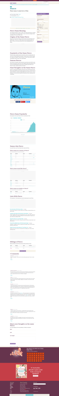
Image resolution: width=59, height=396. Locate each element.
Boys (40, 24)
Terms (11, 393)
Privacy (11, 392)
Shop (11, 388)
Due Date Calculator (23, 387)
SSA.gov (24, 134)
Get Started (12, 4)
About (11, 390)
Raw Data (15, 117)
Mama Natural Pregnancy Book (24, 390)
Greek (20, 14)
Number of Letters (39, 34)
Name (11, 329)
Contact (11, 391)
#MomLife (11, 387)
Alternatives (24, 28)
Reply (11, 259)
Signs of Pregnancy (22, 386)
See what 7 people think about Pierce (17, 17)
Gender (38, 23)
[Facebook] (35, 388)
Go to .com (46, 1)
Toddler (11, 386)
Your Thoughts (12, 335)
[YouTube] (34, 388)
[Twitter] (36, 388)
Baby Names (13, 3)
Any (38, 24)
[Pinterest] (39, 388)
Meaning (17, 28)
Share (19, 28)
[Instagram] (38, 388)
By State (19, 117)
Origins (36, 4)
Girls (43, 24)
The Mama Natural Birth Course (24, 391)
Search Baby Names (40, 41)
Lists (33, 4)
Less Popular (46, 28)
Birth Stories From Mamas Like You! (25, 388)
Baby (10, 385)
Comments (29, 28)
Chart (11, 117)
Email (11, 332)
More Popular (41, 28)
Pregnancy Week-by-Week (23, 383)
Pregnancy (11, 383)
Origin (38, 29)
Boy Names (15, 346)
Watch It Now (34, 0)
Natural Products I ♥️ (23, 389)
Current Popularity (40, 27)
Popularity (21, 28)
